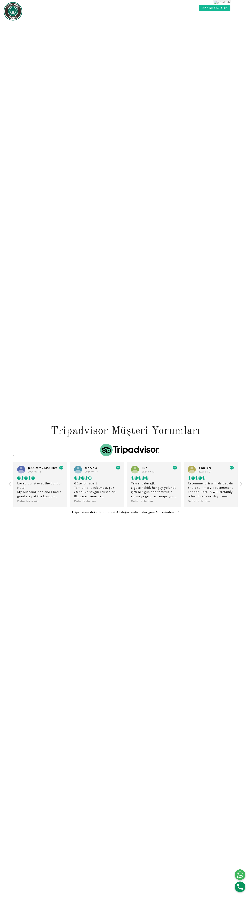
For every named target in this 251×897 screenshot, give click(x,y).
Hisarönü (117, 8)
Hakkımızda (30, 8)
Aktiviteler (141, 8)
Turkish (224, 2)
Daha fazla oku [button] (28, 501)
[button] (241, 485)
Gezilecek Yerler (88, 8)
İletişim (184, 8)
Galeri (164, 8)
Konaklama (57, 8)
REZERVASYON (215, 8)
